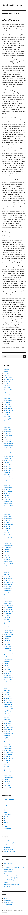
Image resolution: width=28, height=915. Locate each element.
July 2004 (6, 737)
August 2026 (7, 369)
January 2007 (7, 675)
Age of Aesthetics (9, 799)
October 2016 (7, 481)
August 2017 (7, 472)
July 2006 (6, 688)
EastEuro (6, 806)
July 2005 (6, 713)
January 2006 (8, 700)
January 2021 (7, 433)
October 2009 (8, 609)
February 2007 (8, 673)
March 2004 (7, 746)
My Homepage (8, 871)
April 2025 (7, 387)
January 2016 (7, 489)
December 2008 (8, 630)
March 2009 (7, 624)
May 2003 (6, 766)
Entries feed (7, 900)
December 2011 (8, 561)
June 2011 (6, 574)
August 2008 (7, 636)
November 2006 (8, 679)
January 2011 (7, 580)
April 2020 (7, 437)
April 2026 (7, 375)
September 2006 (9, 684)
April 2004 (7, 744)
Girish (5, 845)
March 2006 (7, 696)
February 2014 (8, 518)
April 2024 (7, 398)
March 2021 (7, 429)
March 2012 (7, 557)
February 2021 (8, 431)
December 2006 (8, 677)
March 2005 (7, 721)
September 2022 (8, 410)
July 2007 (6, 663)
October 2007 (8, 657)
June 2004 (7, 740)
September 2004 (8, 733)
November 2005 (8, 704)
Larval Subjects (8, 849)
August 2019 (7, 452)
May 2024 (6, 396)
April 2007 (7, 669)
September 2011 (8, 568)
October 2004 (8, 731)
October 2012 (7, 543)
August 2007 (7, 661)
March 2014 (7, 516)
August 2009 (7, 613)
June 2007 (7, 665)
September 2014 (8, 508)
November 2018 (8, 456)
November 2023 (8, 400)
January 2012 (7, 559)
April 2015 (7, 497)
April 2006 (7, 694)
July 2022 (6, 414)
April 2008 (7, 644)
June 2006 (7, 690)
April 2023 (7, 404)
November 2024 (8, 390)
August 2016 (7, 483)
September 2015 (8, 493)
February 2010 (8, 601)
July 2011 (6, 572)
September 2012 (8, 545)
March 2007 (7, 671)
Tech (5, 824)
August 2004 (7, 735)
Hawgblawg (7, 847)
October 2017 (7, 468)
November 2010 (8, 584)
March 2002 (7, 787)
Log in (5, 898)
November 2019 (8, 445)
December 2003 (8, 752)
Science (6, 822)
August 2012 (7, 547)
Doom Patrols (8, 863)
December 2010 (8, 582)
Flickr (5, 865)
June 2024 (7, 394)
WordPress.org (8, 904)
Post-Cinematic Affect (10, 876)
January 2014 (7, 520)
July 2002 (6, 779)
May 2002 (6, 783)
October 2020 (8, 435)
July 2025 (6, 383)
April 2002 (7, 785)
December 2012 (8, 541)
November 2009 (8, 607)
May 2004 (6, 742)
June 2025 (7, 385)
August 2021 (7, 425)
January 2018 (7, 466)
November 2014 (8, 506)
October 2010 (7, 586)
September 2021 (8, 423)
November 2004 (8, 729)
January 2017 (7, 477)
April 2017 (6, 474)
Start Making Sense (9, 851)
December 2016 (8, 479)
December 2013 (8, 522)
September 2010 (8, 588)
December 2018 (8, 454)
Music (5, 812)
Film (5, 810)
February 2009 (8, 626)
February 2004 (8, 748)
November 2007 (8, 655)
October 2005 (8, 706)
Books (5, 804)
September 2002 (8, 777)
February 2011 (8, 578)
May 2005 (6, 717)
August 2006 (7, 686)
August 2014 (7, 510)
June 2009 (7, 617)
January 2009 (8, 628)
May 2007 (6, 667)
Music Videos (7, 814)
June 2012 (6, 551)
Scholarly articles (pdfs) (11, 878)
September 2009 (9, 611)
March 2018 (7, 464)
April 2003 (7, 769)
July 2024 (6, 392)
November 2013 (8, 524)
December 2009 (8, 605)
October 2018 (7, 458)
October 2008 (8, 632)
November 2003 (8, 754)
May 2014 (6, 512)
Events (6, 808)
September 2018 (8, 460)
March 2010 (7, 599)
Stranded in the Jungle (10, 880)
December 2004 (8, 727)
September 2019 (8, 450)
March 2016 (7, 485)
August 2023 (7, 402)
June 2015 (6, 495)
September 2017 (8, 470)
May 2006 (7, 692)
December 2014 (8, 503)
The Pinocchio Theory (12, 5)
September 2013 (8, 526)
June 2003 (7, 764)
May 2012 (6, 553)
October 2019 (7, 448)
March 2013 (7, 535)
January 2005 (7, 725)
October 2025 (8, 381)
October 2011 (7, 566)
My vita (6, 874)
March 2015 (7, 499)
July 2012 (6, 549)
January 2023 (7, 406)
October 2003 (8, 756)
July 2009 (6, 615)
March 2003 (7, 771)
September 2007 (8, 659)
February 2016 (8, 487)
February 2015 (8, 501)
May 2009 (7, 619)
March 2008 (7, 646)
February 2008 (8, 648)
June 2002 (7, 781)
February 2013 (8, 537)
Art (5, 801)
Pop (5, 820)
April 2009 (7, 622)
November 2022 (8, 408)
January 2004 (7, 750)
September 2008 (8, 634)
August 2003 (7, 760)
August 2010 (7, 590)
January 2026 (8, 377)
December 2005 (8, 702)
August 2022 (7, 412)
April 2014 (7, 514)
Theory (22, 347)
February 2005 (8, 723)
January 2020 (7, 441)
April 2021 (7, 427)
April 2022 (7, 416)
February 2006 (8, 698)
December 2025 (8, 379)
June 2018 (6, 462)
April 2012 (7, 555)
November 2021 (8, 421)
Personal (6, 816)
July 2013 (6, 530)
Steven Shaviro (7, 347)
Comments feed (8, 902)
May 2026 (7, 373)
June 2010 (6, 593)
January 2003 (7, 775)
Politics (6, 818)
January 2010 (7, 603)
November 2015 (8, 491)
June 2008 (7, 640)
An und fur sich (8, 841)
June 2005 (7, 715)
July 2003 (6, 762)
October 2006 (8, 682)
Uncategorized (8, 828)
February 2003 (8, 773)
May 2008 (6, 642)
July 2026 (6, 371)
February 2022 (8, 419)
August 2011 (7, 570)
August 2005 (7, 711)
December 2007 (8, 653)
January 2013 (7, 539)
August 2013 (7, 528)
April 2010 (7, 597)
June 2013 (6, 532)
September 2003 (8, 758)
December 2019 (8, 443)
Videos (6, 882)
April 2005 (7, 719)
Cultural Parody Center (10, 843)
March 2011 (7, 576)
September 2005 (8, 708)
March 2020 (7, 439)
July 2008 (6, 638)
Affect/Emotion (10, 20)
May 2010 (6, 595)
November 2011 (8, 564)
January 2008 (7, 651)
